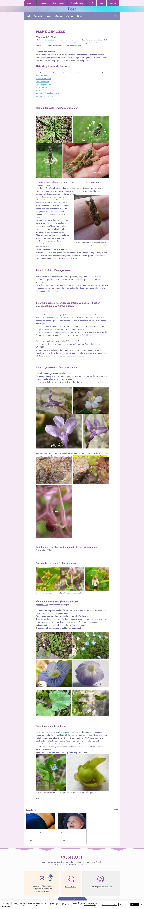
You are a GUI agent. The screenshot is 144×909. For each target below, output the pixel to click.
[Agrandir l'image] (54, 129)
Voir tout (115, 810)
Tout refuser (124, 905)
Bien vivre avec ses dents (69, 833)
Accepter (135, 905)
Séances (58, 16)
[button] (107, 2)
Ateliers (69, 16)
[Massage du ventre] (40, 821)
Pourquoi (38, 16)
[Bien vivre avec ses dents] (72, 821)
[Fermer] (141, 904)
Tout (28, 16)
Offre (79, 16)
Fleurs (48, 16)
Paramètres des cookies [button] (109, 905)
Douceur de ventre (35, 833)
